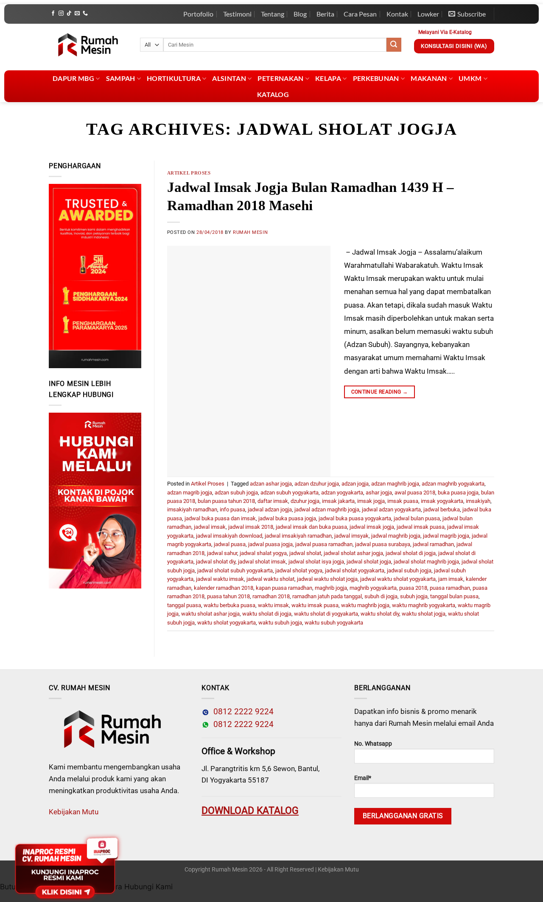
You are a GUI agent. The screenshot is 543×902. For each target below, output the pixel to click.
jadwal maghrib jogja (395, 536)
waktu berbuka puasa (229, 605)
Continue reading (379, 392)
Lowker (428, 14)
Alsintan (229, 78)
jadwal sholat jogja (369, 561)
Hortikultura (174, 78)
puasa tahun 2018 (228, 596)
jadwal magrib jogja (446, 536)
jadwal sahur (222, 553)
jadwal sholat (305, 553)
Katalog (273, 94)
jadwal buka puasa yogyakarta (355, 518)
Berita (325, 14)
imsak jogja (371, 501)
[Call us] (85, 14)
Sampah (120, 78)
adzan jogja (355, 483)
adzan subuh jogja (236, 492)
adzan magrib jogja (189, 492)
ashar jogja (379, 492)
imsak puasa (402, 501)
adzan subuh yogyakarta (289, 492)
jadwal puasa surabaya (382, 544)
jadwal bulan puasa (417, 518)
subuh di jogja (380, 596)
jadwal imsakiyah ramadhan (298, 536)
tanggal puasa (184, 605)
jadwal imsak (210, 527)
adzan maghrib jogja (395, 483)
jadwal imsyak (351, 536)
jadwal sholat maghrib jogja (426, 561)
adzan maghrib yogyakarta (453, 483)
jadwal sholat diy (215, 561)
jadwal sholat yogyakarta (354, 570)
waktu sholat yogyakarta (226, 622)
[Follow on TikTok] (69, 14)
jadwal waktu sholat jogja (327, 579)
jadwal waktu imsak (220, 579)
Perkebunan (376, 78)
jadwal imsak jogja (372, 527)
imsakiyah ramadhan (192, 509)
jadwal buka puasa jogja (287, 518)
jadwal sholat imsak (262, 561)
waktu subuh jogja (280, 622)
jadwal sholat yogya (298, 570)
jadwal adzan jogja (270, 509)
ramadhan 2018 (271, 596)
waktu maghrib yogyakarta (423, 605)
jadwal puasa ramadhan (324, 544)
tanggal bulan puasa (454, 596)
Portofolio (198, 14)
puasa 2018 (413, 588)
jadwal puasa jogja (270, 544)
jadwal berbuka (441, 509)
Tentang (272, 14)
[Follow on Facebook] (53, 14)
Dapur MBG (73, 78)
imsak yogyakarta (442, 501)
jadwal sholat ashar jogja (353, 553)
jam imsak (450, 579)
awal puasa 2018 (415, 492)
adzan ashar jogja (271, 483)
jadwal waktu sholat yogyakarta (398, 579)
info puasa (232, 509)
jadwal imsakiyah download (229, 536)
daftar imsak (273, 501)
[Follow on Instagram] (61, 14)
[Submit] (393, 45)
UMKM (470, 78)
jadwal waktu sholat (270, 579)
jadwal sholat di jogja (411, 553)
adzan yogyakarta (342, 492)
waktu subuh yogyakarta (334, 622)
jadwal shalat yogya (263, 553)
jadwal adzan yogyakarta (391, 509)
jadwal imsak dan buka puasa (311, 527)
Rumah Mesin (250, 232)
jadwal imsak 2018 (250, 527)
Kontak (397, 14)
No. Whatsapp (373, 743)
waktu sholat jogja (423, 614)
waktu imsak (273, 605)
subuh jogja (414, 596)
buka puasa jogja (458, 492)
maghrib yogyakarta (373, 588)
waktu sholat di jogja (266, 614)
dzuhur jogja (305, 501)
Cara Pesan (360, 14)
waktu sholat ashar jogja (210, 614)
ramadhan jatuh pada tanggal (327, 596)
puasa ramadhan (450, 588)
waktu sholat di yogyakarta (326, 614)
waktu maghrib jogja (365, 605)
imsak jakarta (338, 501)
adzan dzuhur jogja (316, 483)
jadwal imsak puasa (421, 527)
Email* (362, 778)
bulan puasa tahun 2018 (226, 501)
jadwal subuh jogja (409, 570)
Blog (300, 14)
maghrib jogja (331, 588)
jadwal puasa (230, 544)
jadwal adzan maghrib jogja (326, 509)
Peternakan (280, 78)
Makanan (429, 78)
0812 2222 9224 (241, 711)
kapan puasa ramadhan (284, 588)
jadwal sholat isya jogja (316, 561)
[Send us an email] (77, 14)
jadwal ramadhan (433, 544)
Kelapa (328, 78)
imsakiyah (478, 501)
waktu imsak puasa (315, 605)
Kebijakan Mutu (73, 812)
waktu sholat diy (380, 614)
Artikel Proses (189, 172)
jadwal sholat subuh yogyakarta (235, 570)
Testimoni (237, 14)
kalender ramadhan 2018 (223, 588)
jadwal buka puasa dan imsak (220, 518)
